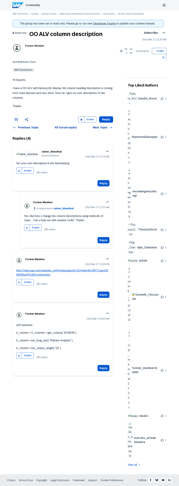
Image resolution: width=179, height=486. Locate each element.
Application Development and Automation (80, 14)
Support (92, 480)
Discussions (109, 14)
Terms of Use (26, 480)
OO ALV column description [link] (131, 14)
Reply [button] (106, 119)
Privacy (11, 480)
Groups (34, 14)
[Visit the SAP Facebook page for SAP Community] (150, 480)
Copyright (41, 480)
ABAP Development (23, 70)
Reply (103, 183)
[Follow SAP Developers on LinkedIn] (169, 480)
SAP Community (20, 14)
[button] (163, 57)
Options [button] (163, 33)
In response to (55, 208)
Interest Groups (48, 14)
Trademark (78, 480)
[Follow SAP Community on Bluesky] (156, 480)
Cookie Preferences (112, 480)
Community (33, 5)
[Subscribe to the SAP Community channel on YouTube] (163, 480)
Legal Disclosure (59, 480)
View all (132, 464)
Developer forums (104, 23)
